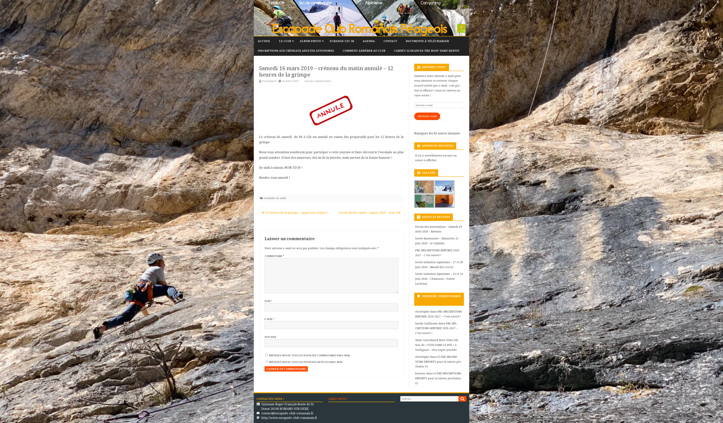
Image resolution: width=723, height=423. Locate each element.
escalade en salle (275, 198)
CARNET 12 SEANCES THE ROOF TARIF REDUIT (426, 50)
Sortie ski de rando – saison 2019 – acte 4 (368, 213)
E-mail (270, 319)
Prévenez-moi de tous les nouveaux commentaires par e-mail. (310, 355)
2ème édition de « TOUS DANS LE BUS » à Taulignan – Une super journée (437, 345)
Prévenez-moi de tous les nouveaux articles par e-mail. (306, 362)
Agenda (369, 41)
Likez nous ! (338, 398)
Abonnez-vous (427, 116)
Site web (270, 337)
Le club (285, 41)
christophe (269, 81)
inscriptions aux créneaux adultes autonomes (296, 50)
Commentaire (274, 256)
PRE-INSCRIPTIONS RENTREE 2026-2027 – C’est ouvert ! (436, 328)
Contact (390, 41)
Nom (268, 301)
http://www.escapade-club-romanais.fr (289, 418)
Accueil (264, 41)
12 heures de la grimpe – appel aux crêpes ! (296, 213)
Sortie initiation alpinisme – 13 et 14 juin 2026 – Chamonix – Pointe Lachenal (439, 278)
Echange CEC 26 (342, 41)
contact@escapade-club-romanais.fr (287, 413)
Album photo (310, 41)
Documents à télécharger (427, 41)
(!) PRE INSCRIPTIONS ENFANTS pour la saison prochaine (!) (438, 361)
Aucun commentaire (317, 81)
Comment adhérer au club (364, 50)
